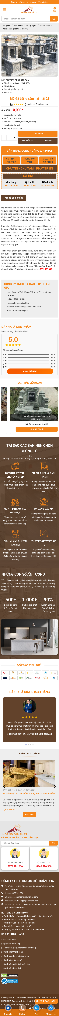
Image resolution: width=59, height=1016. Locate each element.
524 (38, 104)
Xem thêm (29, 814)
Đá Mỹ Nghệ (31, 26)
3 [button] (31, 745)
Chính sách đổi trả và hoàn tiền (16, 964)
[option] (29, 55)
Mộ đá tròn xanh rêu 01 (29, 424)
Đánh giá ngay (30, 371)
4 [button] (33, 745)
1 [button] (26, 745)
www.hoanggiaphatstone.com (28, 307)
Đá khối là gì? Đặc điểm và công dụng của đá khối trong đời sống (28, 795)
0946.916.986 (29, 185)
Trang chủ (5, 26)
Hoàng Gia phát (21, 310)
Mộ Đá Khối (45, 26)
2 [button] (28, 745)
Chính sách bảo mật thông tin (16, 956)
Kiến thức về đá (9, 939)
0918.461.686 (47, 185)
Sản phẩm (18, 26)
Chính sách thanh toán (13, 952)
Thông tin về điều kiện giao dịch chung (19, 948)
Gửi (53, 843)
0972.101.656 (11, 185)
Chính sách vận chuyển (13, 960)
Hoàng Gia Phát (22, 303)
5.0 (11, 104)
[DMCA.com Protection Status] (29, 975)
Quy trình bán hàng (11, 944)
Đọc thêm (7, 810)
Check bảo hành (46, 1001)
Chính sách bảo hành (12, 968)
